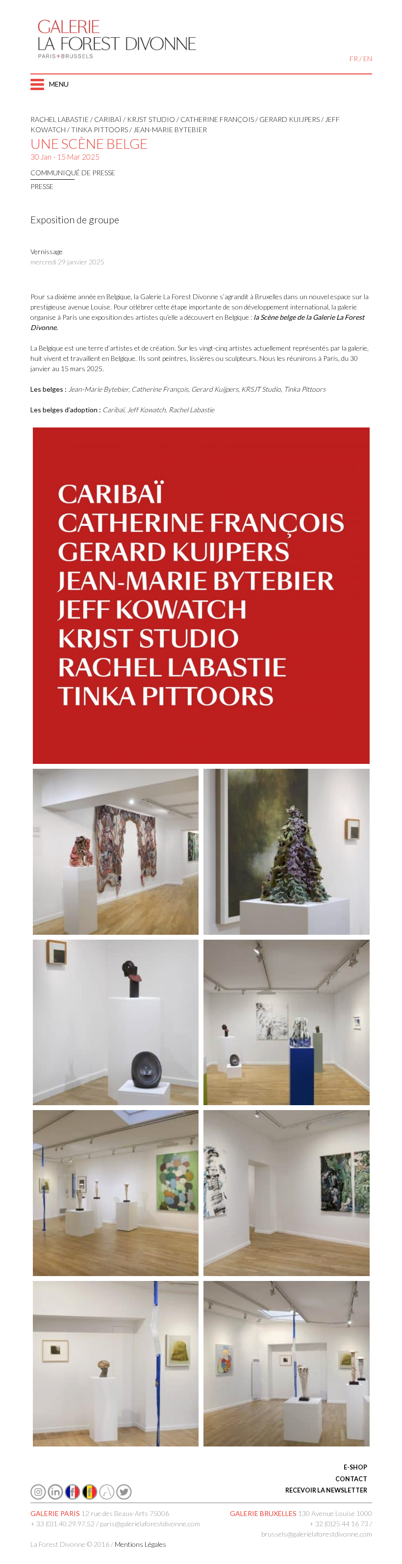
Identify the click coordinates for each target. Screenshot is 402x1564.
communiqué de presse (72, 172)
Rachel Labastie (59, 119)
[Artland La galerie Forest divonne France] (107, 1497)
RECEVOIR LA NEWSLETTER (326, 1490)
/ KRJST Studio (148, 119)
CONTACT (351, 1479)
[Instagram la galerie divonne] (38, 1497)
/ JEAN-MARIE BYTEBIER (167, 129)
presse (41, 186)
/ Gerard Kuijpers (287, 119)
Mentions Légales (140, 1544)
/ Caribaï (105, 119)
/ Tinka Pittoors (97, 129)
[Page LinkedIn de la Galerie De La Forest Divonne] (55, 1497)
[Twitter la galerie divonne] (124, 1497)
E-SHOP (355, 1467)
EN (367, 58)
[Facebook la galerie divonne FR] (72, 1497)
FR (354, 58)
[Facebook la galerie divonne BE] (90, 1497)
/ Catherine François (214, 119)
